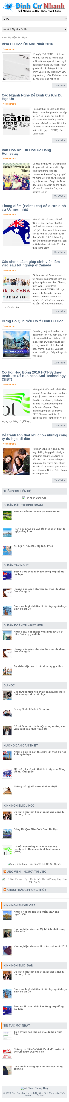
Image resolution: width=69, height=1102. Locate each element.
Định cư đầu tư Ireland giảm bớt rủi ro (37, 511)
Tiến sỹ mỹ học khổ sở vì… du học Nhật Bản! (38, 1033)
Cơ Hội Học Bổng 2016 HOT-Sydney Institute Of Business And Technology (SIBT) (34, 375)
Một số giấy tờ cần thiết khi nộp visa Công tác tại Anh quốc (39, 770)
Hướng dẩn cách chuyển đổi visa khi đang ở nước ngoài (39, 590)
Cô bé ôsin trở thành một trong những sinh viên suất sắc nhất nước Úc (40, 727)
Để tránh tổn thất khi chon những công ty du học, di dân (34, 437)
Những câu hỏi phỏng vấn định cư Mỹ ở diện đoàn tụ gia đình (38, 633)
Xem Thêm (59, 85)
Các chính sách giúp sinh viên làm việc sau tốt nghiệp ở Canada (31, 263)
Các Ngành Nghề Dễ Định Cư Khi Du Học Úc (32, 97)
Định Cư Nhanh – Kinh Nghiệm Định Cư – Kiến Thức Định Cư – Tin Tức (39, 1094)
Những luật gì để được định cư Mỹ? (35, 786)
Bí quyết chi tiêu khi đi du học (32, 709)
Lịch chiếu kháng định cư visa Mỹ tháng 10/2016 (38, 1067)
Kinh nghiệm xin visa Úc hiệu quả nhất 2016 (40, 946)
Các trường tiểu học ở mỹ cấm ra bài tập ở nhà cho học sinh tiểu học (39, 693)
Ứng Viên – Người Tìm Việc (26, 871)
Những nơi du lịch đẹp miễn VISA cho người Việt (36, 913)
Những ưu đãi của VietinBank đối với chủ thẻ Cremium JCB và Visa (39, 1050)
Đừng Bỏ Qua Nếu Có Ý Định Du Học (32, 321)
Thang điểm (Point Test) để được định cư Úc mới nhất (34, 207)
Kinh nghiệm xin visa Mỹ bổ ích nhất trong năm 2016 (39, 930)
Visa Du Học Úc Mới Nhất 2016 (27, 44)
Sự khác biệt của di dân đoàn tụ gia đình (38, 666)
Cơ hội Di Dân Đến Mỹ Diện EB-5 (33, 546)
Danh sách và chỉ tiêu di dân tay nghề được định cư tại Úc (40, 607)
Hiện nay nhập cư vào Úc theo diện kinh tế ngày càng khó (39, 530)
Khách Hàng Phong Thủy (26, 889)
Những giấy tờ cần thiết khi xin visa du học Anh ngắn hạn (40, 753)
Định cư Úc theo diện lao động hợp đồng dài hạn (39, 572)
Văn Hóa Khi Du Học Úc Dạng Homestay (26, 151)
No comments (9, 49)
